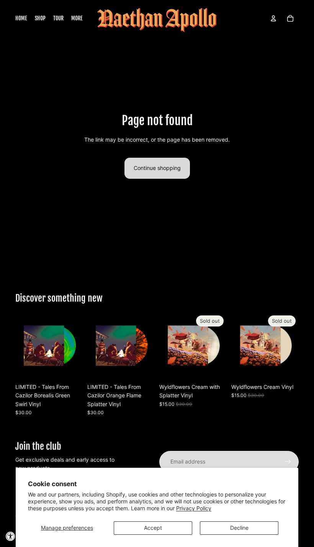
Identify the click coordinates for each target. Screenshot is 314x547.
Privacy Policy (193, 508)
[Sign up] (288, 461)
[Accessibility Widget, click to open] (10, 536)
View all (34, 278)
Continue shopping (157, 168)
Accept (153, 527)
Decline (239, 527)
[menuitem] (21, 18)
